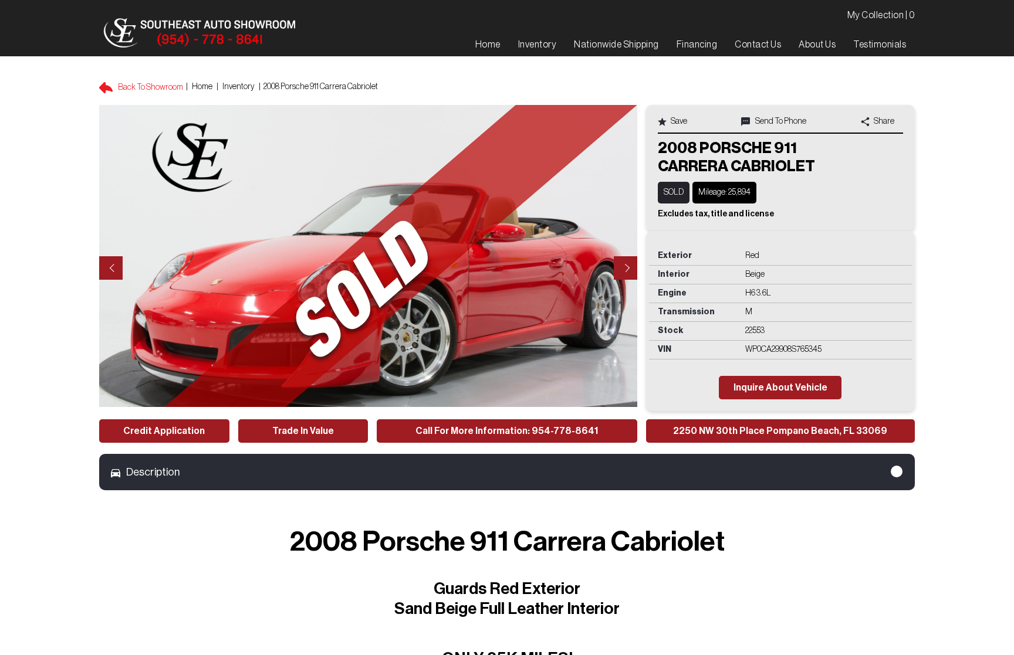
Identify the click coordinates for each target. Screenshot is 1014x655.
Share (883, 121)
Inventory (238, 87)
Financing (697, 44)
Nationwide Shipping (616, 44)
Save (678, 121)
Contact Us (758, 44)
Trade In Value (303, 431)
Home (202, 87)
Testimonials (879, 44)
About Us (817, 44)
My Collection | (881, 15)
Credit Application (164, 431)
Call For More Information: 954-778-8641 (506, 431)
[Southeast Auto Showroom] (199, 33)
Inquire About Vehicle (780, 387)
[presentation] (111, 268)
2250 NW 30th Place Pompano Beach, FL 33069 (780, 431)
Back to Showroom (150, 87)
